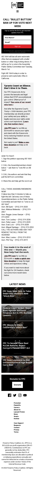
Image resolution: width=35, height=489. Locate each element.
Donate (17, 385)
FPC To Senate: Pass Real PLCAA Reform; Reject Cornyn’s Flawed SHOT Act (16, 345)
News (16, 414)
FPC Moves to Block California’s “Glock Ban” (15, 326)
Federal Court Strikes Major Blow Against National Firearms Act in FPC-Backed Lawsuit (17, 312)
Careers (17, 407)
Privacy (16, 430)
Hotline (16, 419)
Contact (17, 427)
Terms (16, 432)
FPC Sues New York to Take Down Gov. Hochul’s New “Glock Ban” (17, 293)
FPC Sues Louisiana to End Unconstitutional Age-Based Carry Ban (17, 362)
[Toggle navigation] (17, 11)
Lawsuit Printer (19, 412)
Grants (16, 416)
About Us (17, 410)
